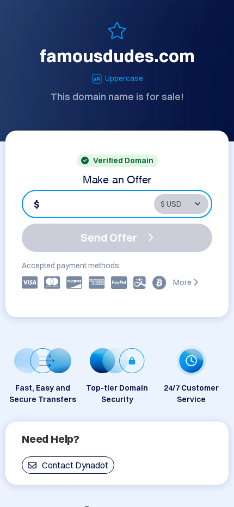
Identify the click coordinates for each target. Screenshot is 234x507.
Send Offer (109, 237)
